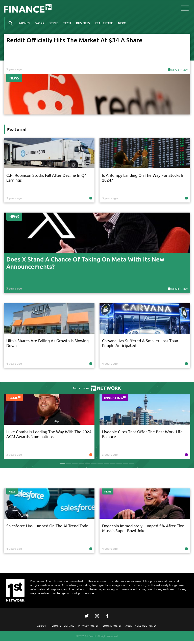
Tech (67, 23)
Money (24, 23)
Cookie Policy (112, 625)
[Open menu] (185, 9)
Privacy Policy (88, 625)
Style (54, 23)
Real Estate (104, 23)
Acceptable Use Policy (141, 625)
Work (39, 23)
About (41, 625)
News (122, 23)
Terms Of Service (62, 625)
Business (83, 23)
